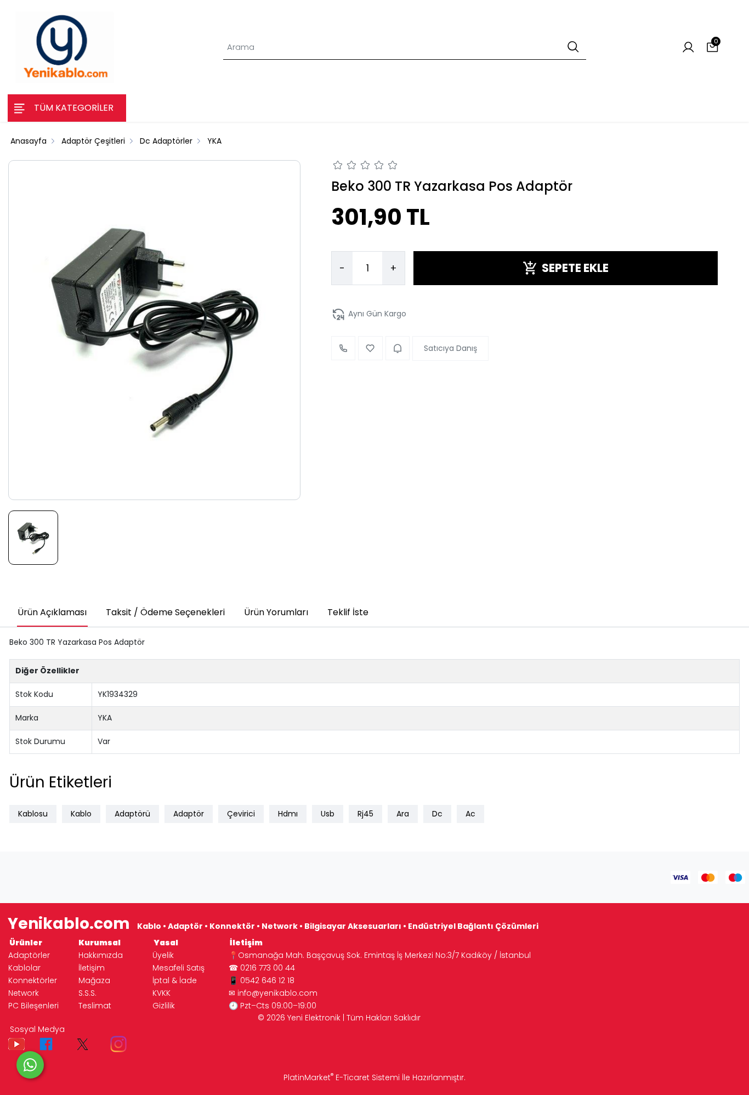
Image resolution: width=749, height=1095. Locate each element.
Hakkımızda (100, 955)
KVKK (161, 993)
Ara (402, 813)
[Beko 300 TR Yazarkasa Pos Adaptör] (154, 330)
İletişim (91, 967)
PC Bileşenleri (33, 1005)
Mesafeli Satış (178, 967)
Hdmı (288, 813)
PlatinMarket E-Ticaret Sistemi (341, 1077)
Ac (470, 813)
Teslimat (94, 1005)
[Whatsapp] (30, 1065)
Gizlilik (163, 1005)
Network (23, 993)
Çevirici (241, 813)
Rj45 (365, 813)
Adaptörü (132, 813)
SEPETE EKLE (575, 268)
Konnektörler (32, 980)
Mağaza (94, 980)
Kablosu (33, 813)
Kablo (81, 813)
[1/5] (338, 166)
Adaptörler (29, 955)
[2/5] (345, 166)
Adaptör (188, 813)
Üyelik (163, 955)
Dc (437, 813)
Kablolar (24, 967)
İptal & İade (174, 980)
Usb (327, 813)
